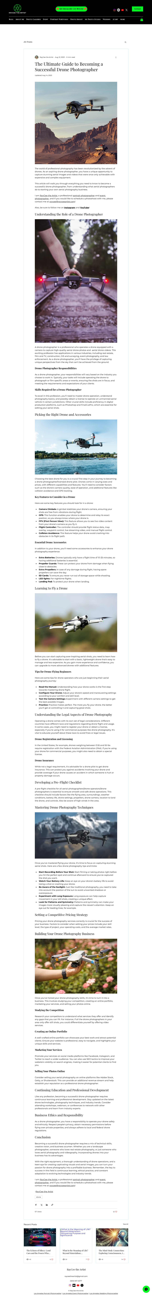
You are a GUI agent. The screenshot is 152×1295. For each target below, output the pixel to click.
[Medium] (118, 10)
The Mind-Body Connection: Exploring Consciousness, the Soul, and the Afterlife (112, 1251)
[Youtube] (122, 10)
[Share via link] (52, 1205)
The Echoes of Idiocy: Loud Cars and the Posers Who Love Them (38, 1251)
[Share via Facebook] (36, 1205)
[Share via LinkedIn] (47, 1205)
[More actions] (116, 57)
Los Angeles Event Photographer (75, 1293)
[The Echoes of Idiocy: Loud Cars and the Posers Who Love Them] (40, 1237)
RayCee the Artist (76, 1269)
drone (38, 1197)
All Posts (28, 42)
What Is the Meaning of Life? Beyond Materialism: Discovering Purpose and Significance (75, 1251)
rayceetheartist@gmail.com (76, 1276)
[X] (126, 10)
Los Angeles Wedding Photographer (104, 1293)
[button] (141, 19)
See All (125, 1224)
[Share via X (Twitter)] (41, 1205)
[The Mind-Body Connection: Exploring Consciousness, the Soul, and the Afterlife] (112, 1237)
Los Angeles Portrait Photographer (47, 1293)
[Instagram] (114, 10)
